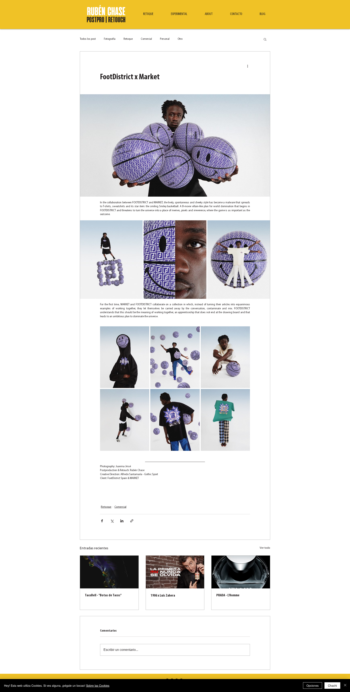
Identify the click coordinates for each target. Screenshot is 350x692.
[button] (148, 14)
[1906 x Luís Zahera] (175, 572)
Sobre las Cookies (97, 685)
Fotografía (109, 39)
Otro (180, 39)
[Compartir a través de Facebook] (102, 521)
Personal (165, 39)
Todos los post (88, 39)
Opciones (312, 685)
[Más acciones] (247, 66)
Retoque (128, 39)
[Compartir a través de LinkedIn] (122, 521)
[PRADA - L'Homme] (240, 572)
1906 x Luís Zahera (163, 596)
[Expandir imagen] (111, 259)
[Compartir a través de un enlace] (132, 521)
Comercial (146, 39)
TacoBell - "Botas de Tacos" (103, 595)
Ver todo (265, 548)
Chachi (332, 685)
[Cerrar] (345, 685)
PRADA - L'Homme (227, 595)
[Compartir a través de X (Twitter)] (112, 521)
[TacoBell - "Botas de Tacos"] (109, 572)
